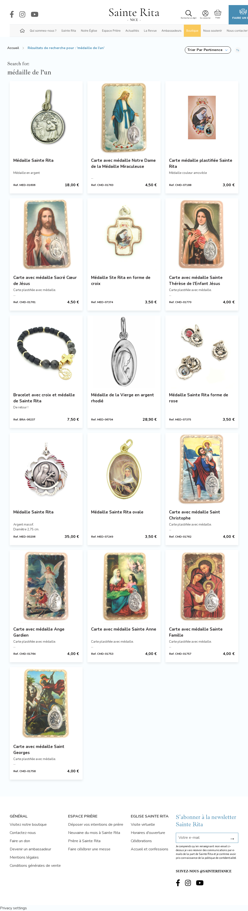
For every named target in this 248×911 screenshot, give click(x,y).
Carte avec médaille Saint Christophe (194, 515)
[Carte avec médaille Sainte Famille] (201, 586)
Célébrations (141, 841)
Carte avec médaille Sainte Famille (196, 632)
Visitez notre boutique (28, 824)
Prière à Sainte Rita (84, 841)
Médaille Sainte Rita (33, 160)
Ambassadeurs (171, 30)
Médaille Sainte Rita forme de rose (198, 398)
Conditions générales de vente (35, 865)
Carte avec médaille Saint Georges (38, 749)
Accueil (13, 48)
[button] (208, 50)
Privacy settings (13, 908)
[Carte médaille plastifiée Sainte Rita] (201, 117)
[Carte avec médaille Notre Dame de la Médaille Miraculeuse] (123, 117)
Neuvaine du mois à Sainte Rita (94, 832)
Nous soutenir (212, 30)
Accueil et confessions (149, 849)
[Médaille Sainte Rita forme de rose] (201, 351)
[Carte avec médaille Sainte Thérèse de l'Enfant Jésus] (201, 234)
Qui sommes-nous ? (43, 30)
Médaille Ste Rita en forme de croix (120, 280)
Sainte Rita (68, 30)
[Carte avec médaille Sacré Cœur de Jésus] (46, 234)
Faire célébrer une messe (89, 849)
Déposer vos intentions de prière (95, 824)
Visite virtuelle (143, 824)
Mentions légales (24, 857)
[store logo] (134, 14)
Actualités (132, 30)
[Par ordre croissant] (238, 50)
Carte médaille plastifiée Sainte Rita (200, 163)
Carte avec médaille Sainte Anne (123, 629)
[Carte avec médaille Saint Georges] (46, 703)
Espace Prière (111, 30)
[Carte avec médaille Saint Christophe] (201, 469)
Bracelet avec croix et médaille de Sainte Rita (44, 398)
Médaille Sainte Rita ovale (117, 512)
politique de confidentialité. (221, 858)
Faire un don (20, 841)
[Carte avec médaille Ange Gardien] (46, 586)
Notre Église (89, 30)
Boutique (192, 30)
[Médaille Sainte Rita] (46, 117)
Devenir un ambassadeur (30, 849)
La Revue (150, 30)
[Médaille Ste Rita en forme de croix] (123, 234)
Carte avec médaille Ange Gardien (38, 632)
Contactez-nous (23, 832)
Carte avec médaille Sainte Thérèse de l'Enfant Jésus (196, 280)
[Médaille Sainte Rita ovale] (123, 469)
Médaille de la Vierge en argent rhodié (122, 398)
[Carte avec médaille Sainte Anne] (123, 586)
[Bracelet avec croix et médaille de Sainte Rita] (46, 351)
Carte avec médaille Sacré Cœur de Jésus (45, 280)
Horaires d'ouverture (148, 832)
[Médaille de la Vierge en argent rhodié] (123, 351)
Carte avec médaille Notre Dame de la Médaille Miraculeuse (123, 163)
